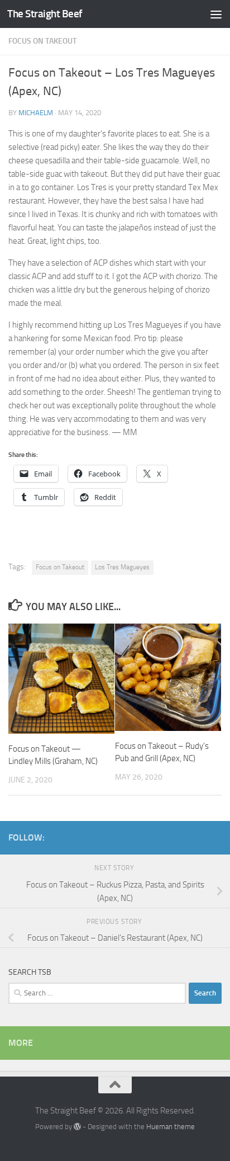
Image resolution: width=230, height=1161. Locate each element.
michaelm (35, 112)
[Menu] (216, 14)
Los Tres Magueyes (122, 567)
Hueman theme (170, 1126)
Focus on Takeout (42, 41)
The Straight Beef (45, 13)
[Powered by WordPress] (77, 1126)
